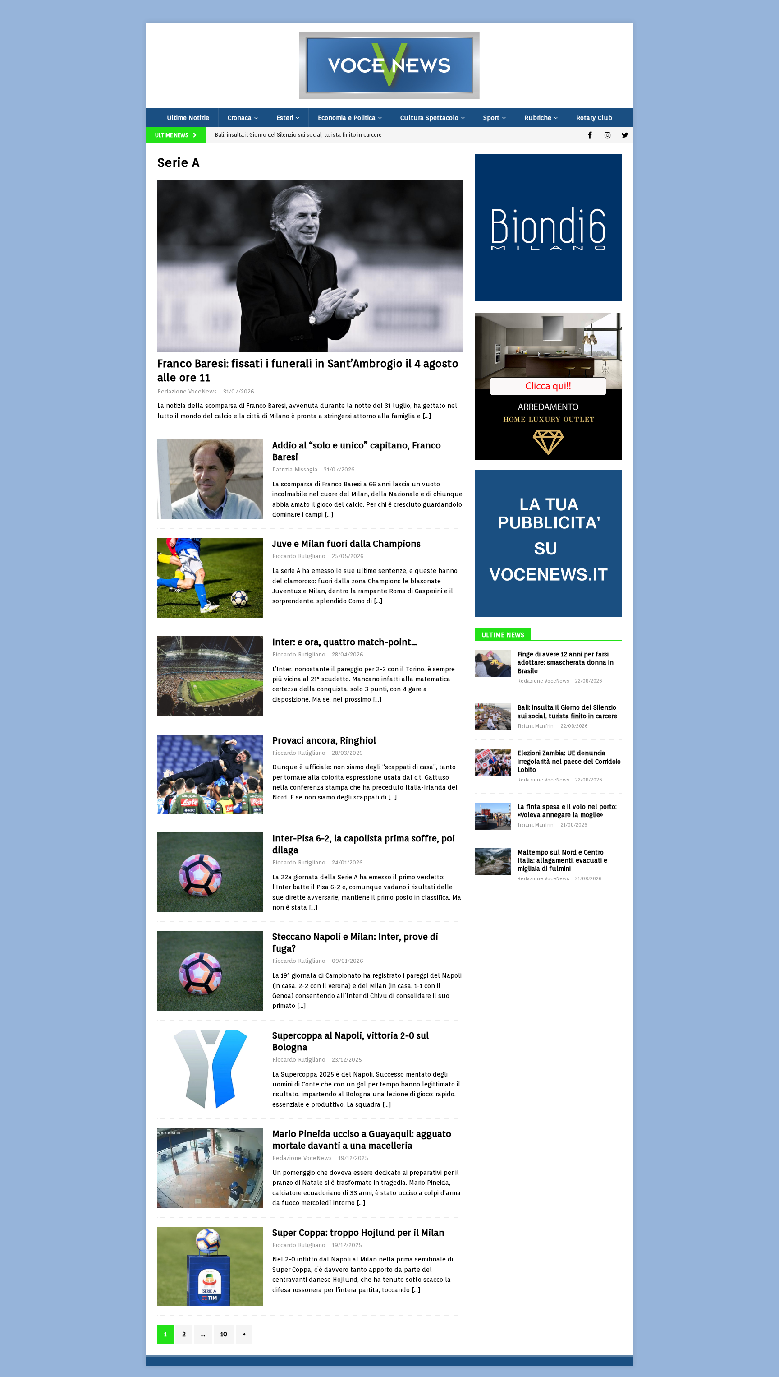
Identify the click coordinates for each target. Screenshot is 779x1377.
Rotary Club (594, 117)
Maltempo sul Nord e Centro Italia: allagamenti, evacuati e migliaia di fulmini (562, 860)
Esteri (284, 117)
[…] (426, 416)
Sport (491, 117)
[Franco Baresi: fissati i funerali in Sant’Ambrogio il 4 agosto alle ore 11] (310, 266)
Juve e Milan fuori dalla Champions (346, 543)
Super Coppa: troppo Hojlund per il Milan (358, 1232)
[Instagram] (607, 135)
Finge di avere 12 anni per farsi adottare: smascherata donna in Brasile (566, 662)
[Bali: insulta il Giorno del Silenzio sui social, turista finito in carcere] (493, 716)
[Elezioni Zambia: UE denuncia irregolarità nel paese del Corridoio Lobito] (493, 762)
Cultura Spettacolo (429, 117)
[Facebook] (590, 135)
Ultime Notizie (188, 117)
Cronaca (240, 117)
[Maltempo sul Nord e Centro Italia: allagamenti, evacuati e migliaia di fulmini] (493, 861)
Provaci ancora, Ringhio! (324, 740)
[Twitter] (625, 135)
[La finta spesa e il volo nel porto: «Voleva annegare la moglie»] (493, 816)
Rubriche (537, 117)
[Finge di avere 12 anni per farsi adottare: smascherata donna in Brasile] (493, 663)
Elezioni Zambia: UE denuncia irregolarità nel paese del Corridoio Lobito (569, 761)
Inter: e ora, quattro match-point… (344, 642)
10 (223, 1334)
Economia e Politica (347, 117)
